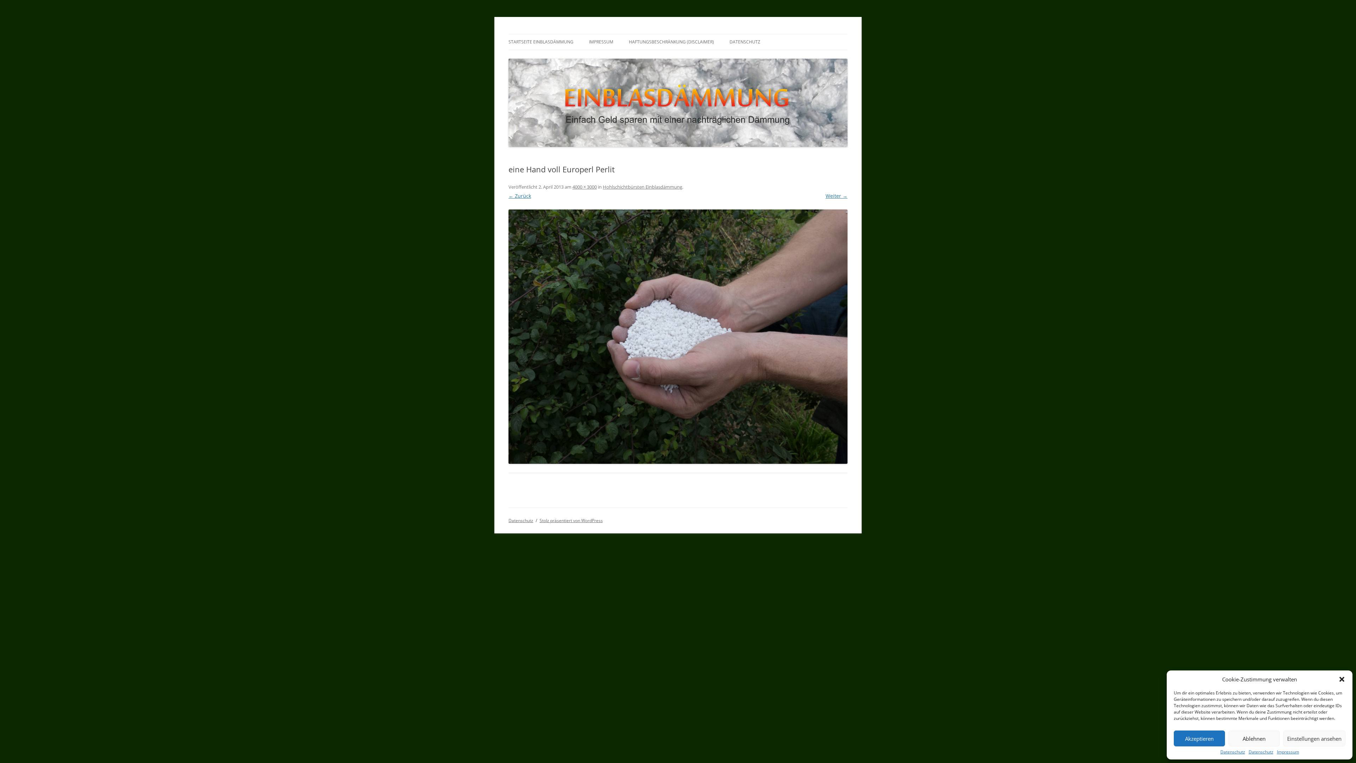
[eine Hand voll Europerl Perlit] (678, 336)
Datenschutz (1232, 752)
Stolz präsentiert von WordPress (571, 520)
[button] (1341, 679)
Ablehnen (1254, 738)
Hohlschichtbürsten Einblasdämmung (642, 187)
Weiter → (837, 196)
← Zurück (520, 196)
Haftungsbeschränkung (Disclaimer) (671, 42)
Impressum (1288, 752)
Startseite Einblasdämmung (541, 42)
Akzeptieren (1199, 738)
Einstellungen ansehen (1314, 738)
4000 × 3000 (584, 187)
